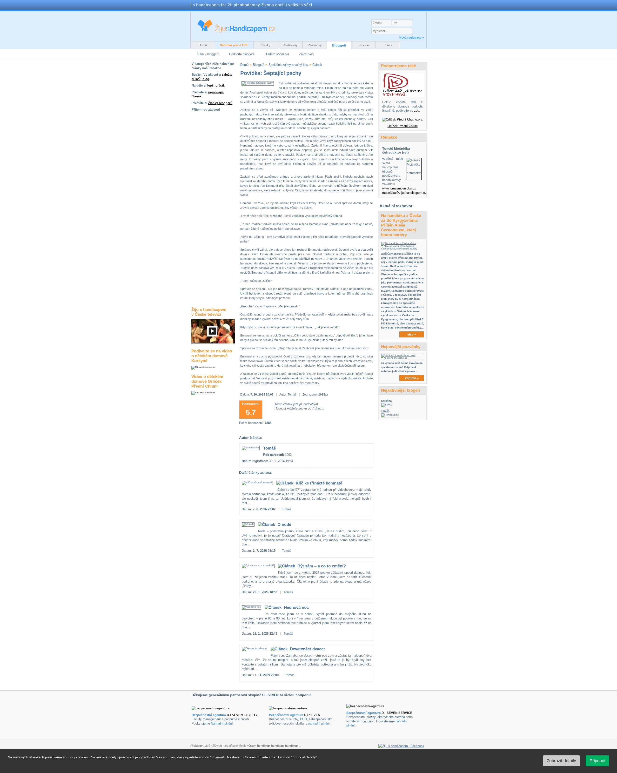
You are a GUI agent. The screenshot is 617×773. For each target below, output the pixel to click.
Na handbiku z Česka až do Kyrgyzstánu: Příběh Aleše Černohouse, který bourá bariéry (401, 225)
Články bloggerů (208, 54)
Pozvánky (315, 45)
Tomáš (292, 394)
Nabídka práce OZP (234, 45)
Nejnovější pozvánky (400, 346)
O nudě (284, 524)
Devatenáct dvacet (307, 649)
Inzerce (363, 45)
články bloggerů (220, 103)
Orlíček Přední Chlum (403, 126)
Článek (317, 65)
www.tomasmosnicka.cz (399, 188)
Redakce (389, 137)
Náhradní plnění (222, 723)
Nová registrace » (411, 37)
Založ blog (306, 54)
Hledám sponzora (277, 54)
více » (411, 334)
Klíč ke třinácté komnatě (319, 483)
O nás (388, 45)
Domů (203, 45)
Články (265, 45)
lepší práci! (215, 85)
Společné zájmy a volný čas (288, 65)
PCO (303, 719)
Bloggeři (339, 45)
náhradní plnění (319, 723)
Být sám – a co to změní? (321, 566)
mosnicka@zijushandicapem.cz (404, 193)
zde (416, 110)
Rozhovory (290, 45)
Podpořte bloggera (242, 54)
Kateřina (386, 400)
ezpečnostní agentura (287, 715)
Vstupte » (412, 378)
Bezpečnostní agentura (209, 715)
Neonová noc (296, 607)
